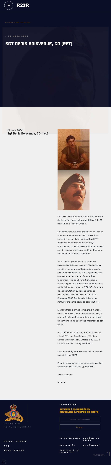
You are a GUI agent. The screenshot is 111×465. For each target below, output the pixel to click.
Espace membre (15, 441)
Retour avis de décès (18, 22)
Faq (7, 446)
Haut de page (99, 455)
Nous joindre (14, 450)
